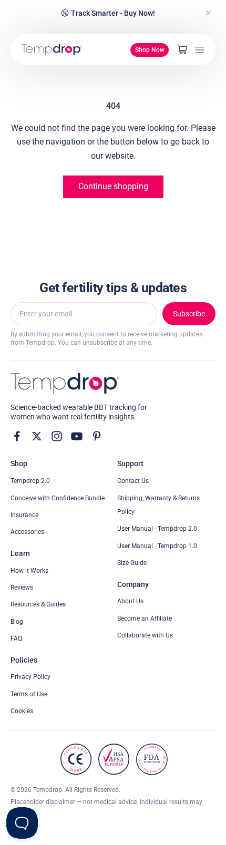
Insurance (24, 515)
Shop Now (150, 50)
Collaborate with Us (145, 635)
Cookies (22, 711)
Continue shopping (113, 186)
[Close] (208, 13)
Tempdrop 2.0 (30, 481)
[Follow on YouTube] (76, 436)
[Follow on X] (36, 436)
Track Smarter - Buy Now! (113, 13)
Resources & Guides (38, 604)
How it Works (29, 570)
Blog (17, 621)
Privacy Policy (30, 677)
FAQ (16, 638)
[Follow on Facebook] (17, 436)
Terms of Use (29, 694)
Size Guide (132, 562)
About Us (130, 601)
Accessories (27, 531)
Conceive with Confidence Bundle (58, 498)
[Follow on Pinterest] (96, 436)
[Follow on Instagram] (56, 436)
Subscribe (189, 314)
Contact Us (133, 481)
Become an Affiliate (144, 618)
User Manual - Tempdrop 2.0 (157, 528)
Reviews (22, 587)
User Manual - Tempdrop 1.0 (157, 546)
